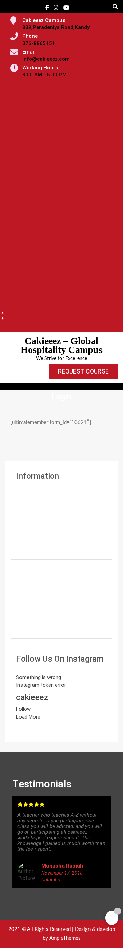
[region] (61, 204)
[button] (61, 313)
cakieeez (32, 697)
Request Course (83, 371)
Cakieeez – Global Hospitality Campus (61, 345)
